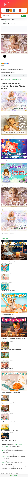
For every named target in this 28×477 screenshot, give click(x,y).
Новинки (4, 236)
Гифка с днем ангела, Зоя (6, 112)
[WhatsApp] (1, 63)
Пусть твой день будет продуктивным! (9, 401)
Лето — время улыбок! (6, 271)
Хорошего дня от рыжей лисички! (8, 358)
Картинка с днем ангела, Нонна (8, 208)
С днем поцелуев (18, 466)
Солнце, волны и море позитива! (8, 290)
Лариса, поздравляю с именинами (8, 160)
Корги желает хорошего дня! (7, 314)
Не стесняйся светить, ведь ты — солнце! (10, 430)
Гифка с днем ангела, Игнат (7, 136)
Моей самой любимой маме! (7, 280)
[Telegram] (5, 63)
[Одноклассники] (3, 63)
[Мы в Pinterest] (20, 10)
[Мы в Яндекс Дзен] (7, 10)
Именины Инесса (9, 79)
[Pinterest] (8, 63)
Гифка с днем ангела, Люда (7, 231)
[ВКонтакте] (7, 63)
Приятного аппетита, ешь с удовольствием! (10, 392)
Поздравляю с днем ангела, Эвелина (9, 184)
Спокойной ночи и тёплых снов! (8, 261)
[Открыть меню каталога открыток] (3, 5)
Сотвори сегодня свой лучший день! (9, 421)
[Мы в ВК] (14, 10)
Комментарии (5, 238)
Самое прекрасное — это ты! (7, 368)
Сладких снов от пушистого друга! (8, 440)
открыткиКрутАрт (17, 79)
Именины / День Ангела (6, 21)
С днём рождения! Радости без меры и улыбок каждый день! (13, 339)
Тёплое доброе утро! (5, 411)
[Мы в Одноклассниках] (10, 10)
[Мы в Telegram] (17, 10)
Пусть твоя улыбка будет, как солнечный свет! (11, 349)
